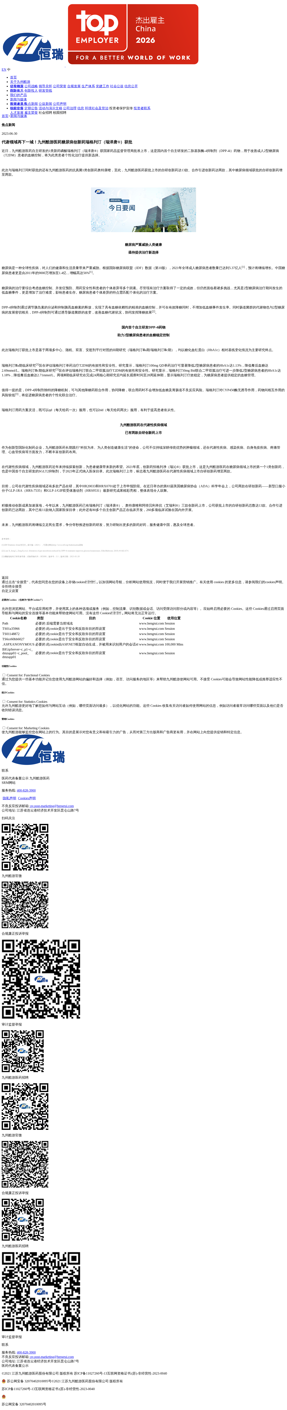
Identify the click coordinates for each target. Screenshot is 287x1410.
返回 (5, 577)
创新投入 (31, 90)
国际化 (15, 90)
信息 (80, 108)
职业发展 (17, 108)
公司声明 (59, 104)
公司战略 (31, 86)
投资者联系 (142, 108)
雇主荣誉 (31, 112)
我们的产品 (18, 95)
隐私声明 (9, 798)
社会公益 (117, 86)
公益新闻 (45, 104)
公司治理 (69, 108)
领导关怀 (45, 86)
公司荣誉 (59, 86)
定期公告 (31, 108)
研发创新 (17, 86)
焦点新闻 (31, 104)
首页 (13, 77)
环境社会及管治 (96, 108)
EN (4, 69)
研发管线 (45, 90)
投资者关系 (18, 104)
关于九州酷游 (20, 82)
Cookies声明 (27, 798)
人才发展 (17, 112)
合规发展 (74, 86)
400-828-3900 (26, 790)
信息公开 (131, 86)
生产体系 (88, 86)
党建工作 (102, 86)
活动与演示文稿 (50, 108)
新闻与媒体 (18, 99)
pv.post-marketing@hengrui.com (51, 806)
